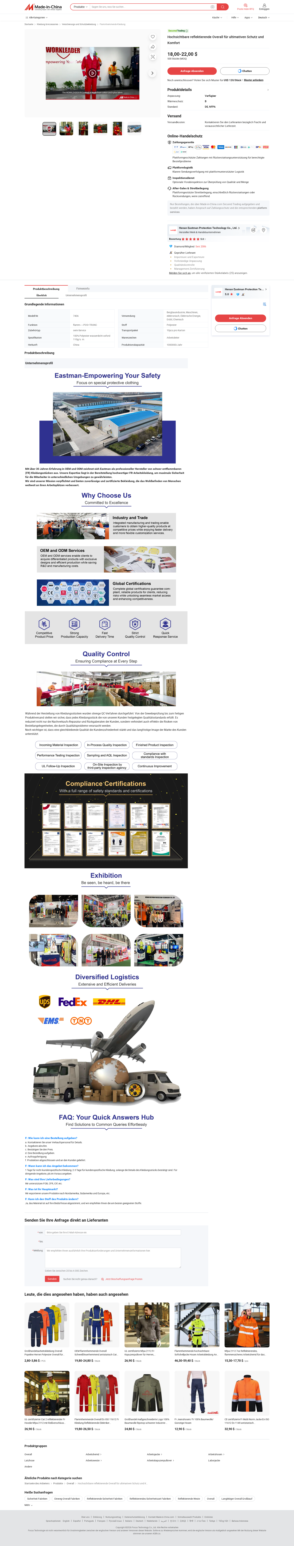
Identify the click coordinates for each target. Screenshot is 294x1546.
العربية (164, 1520)
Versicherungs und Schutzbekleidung (79, 24)
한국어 (173, 1520)
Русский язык (115, 1520)
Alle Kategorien (37, 17)
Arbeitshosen (215, 1454)
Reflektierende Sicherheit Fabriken (104, 1498)
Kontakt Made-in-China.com (161, 1517)
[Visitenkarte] (264, 304)
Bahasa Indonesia (240, 1520)
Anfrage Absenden (192, 71)
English (66, 1520)
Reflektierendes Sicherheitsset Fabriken (150, 1498)
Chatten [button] (247, 71)
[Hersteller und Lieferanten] (43, 7)
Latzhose (29, 1460)
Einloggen (264, 9)
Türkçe (212, 1520)
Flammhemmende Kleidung (112, 24)
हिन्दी (191, 1520)
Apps (247, 17)
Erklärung (97, 1517)
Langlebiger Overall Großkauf (237, 1498)
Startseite (28, 24)
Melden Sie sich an (180, 273)
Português (89, 1520)
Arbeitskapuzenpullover (159, 1460)
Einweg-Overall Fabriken (67, 1498)
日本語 (183, 1520)
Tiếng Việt (223, 1520)
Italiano (128, 1520)
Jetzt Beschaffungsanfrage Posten (121, 1279)
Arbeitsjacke (153, 1454)
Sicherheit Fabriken (37, 1498)
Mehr (27, 1505)
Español (77, 1520)
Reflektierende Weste (189, 1498)
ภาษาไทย (201, 1520)
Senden (52, 1279)
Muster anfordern (253, 80)
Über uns (85, 1517)
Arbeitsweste (93, 1460)
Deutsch (139, 1520)
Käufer (215, 17)
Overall (28, 1454)
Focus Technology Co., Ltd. (144, 1527)
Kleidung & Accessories (47, 24)
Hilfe (233, 17)
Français (101, 1520)
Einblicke (209, 1517)
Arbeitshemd (92, 1454)
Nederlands (152, 1520)
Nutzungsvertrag (113, 1517)
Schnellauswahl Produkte (189, 1517)
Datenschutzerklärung (135, 1517)
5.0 (227, 294)
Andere (28, 1466)
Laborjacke (214, 1460)
